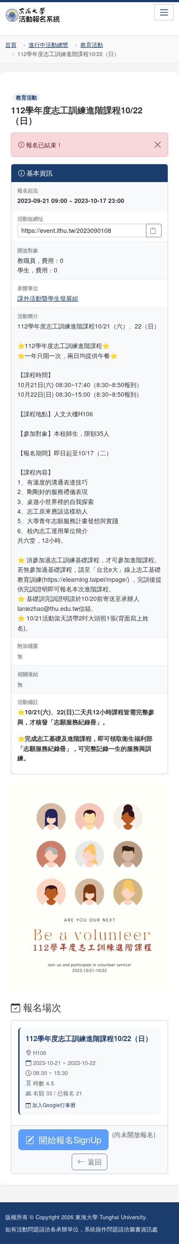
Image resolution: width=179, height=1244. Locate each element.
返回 (94, 1162)
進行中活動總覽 (48, 44)
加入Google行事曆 (53, 1104)
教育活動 (91, 44)
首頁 (11, 44)
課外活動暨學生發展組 (47, 298)
